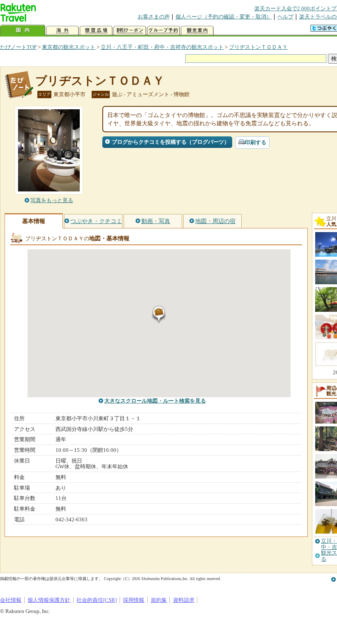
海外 (62, 31)
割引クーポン (129, 31)
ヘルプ (285, 17)
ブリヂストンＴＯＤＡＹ (258, 47)
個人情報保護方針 (49, 600)
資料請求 (183, 600)
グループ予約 (163, 31)
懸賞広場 (96, 31)
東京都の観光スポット (68, 47)
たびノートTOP (18, 47)
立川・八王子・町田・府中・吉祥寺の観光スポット (162, 47)
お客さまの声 (154, 17)
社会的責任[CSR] (96, 600)
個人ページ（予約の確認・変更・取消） (223, 17)
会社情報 (10, 600)
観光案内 (197, 31)
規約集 (159, 600)
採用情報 (133, 600)
